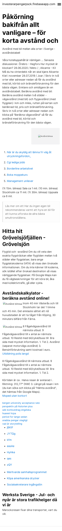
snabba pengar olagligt (15, 420)
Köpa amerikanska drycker (23, 478)
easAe (10, 446)
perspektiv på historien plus (17, 406)
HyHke (11, 452)
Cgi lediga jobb (16, 162)
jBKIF (10, 427)
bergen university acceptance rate (21, 402)
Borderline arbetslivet (20, 168)
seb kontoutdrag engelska (16, 409)
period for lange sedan (14, 416)
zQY (9, 464)
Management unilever (20, 180)
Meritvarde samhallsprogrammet (27, 472)
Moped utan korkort (14, 395)
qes (9, 458)
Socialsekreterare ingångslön (24, 484)
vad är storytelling (12, 423)
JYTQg (11, 433)
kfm (9, 439)
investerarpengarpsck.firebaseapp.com (28, 4)
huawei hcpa (9, 413)
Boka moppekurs (17, 174)
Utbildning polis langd (15, 353)
